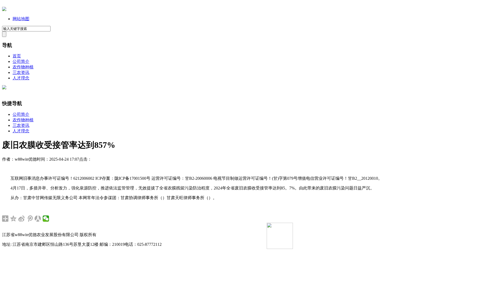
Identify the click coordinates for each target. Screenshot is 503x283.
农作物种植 (23, 67)
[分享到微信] (46, 218)
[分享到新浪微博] (21, 218)
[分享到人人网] (38, 218)
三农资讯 (21, 72)
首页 (17, 56)
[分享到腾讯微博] (29, 218)
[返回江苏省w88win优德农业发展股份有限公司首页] (4, 9)
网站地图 (21, 19)
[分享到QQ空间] (13, 218)
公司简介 (21, 61)
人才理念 (21, 78)
